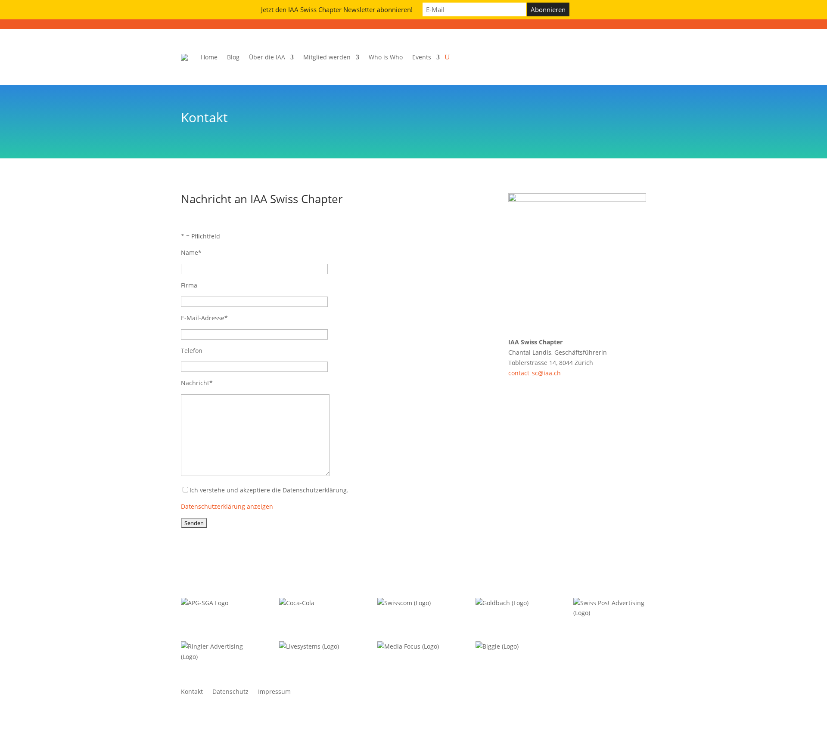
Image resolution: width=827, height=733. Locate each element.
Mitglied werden (327, 57)
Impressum (274, 692)
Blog (233, 57)
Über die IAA (267, 57)
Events (421, 57)
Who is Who (386, 57)
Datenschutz (230, 692)
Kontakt (192, 692)
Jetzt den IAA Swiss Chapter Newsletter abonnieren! (337, 9)
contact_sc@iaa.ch (534, 373)
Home (209, 57)
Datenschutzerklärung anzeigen (227, 506)
